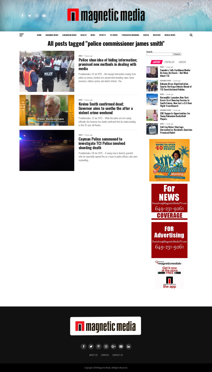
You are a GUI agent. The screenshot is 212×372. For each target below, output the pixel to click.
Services (105, 354)
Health (83, 34)
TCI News (114, 34)
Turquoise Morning (130, 34)
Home (39, 34)
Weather (157, 34)
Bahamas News (52, 34)
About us (93, 354)
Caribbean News (69, 34)
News (93, 34)
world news (170, 34)
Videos (146, 34)
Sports (102, 34)
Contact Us (117, 354)
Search (149, 51)
